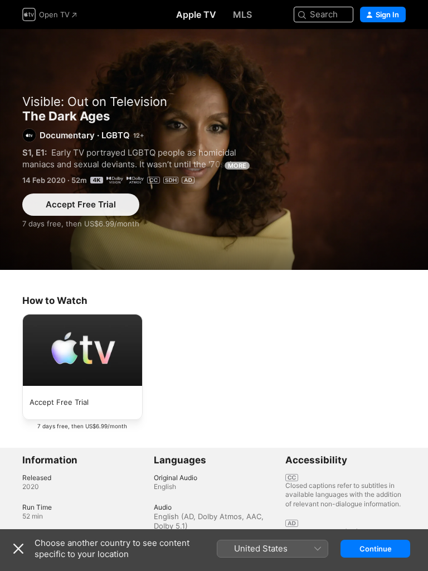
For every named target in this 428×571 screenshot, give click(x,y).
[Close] (18, 549)
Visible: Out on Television (94, 101)
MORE (237, 166)
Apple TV (196, 14)
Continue (375, 548)
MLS (242, 14)
